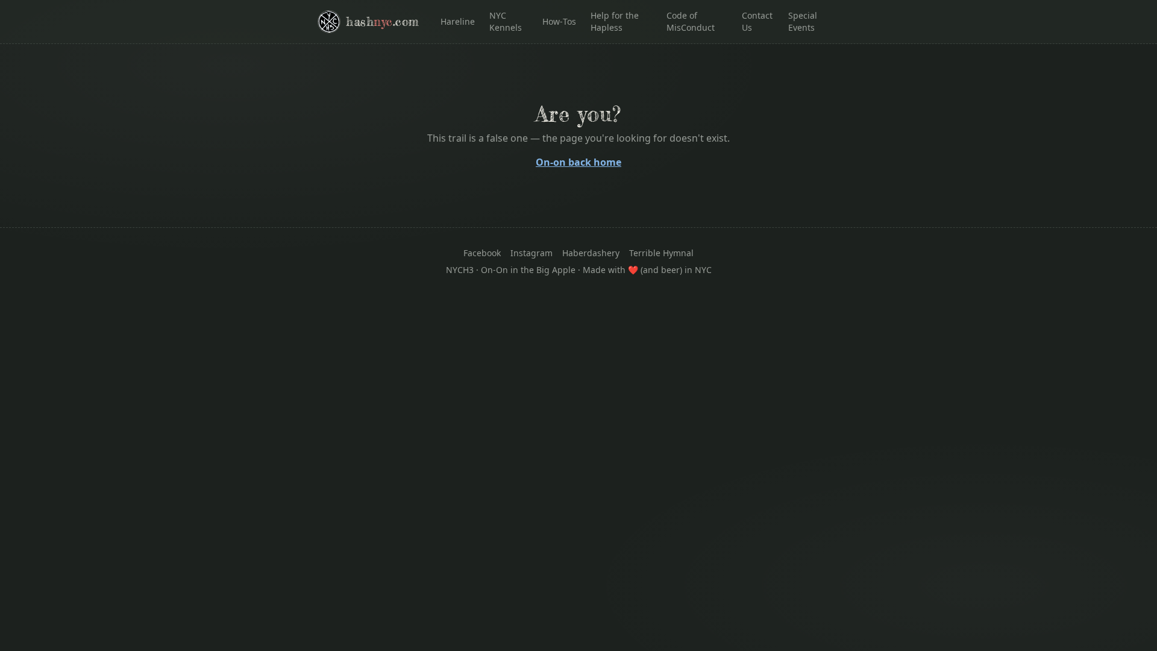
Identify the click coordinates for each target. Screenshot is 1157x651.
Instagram (531, 253)
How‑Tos (559, 21)
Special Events (802, 21)
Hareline (458, 21)
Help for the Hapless (615, 21)
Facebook (482, 253)
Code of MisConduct (690, 21)
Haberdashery (590, 253)
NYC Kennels (505, 21)
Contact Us (757, 21)
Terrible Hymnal (661, 253)
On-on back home (578, 162)
